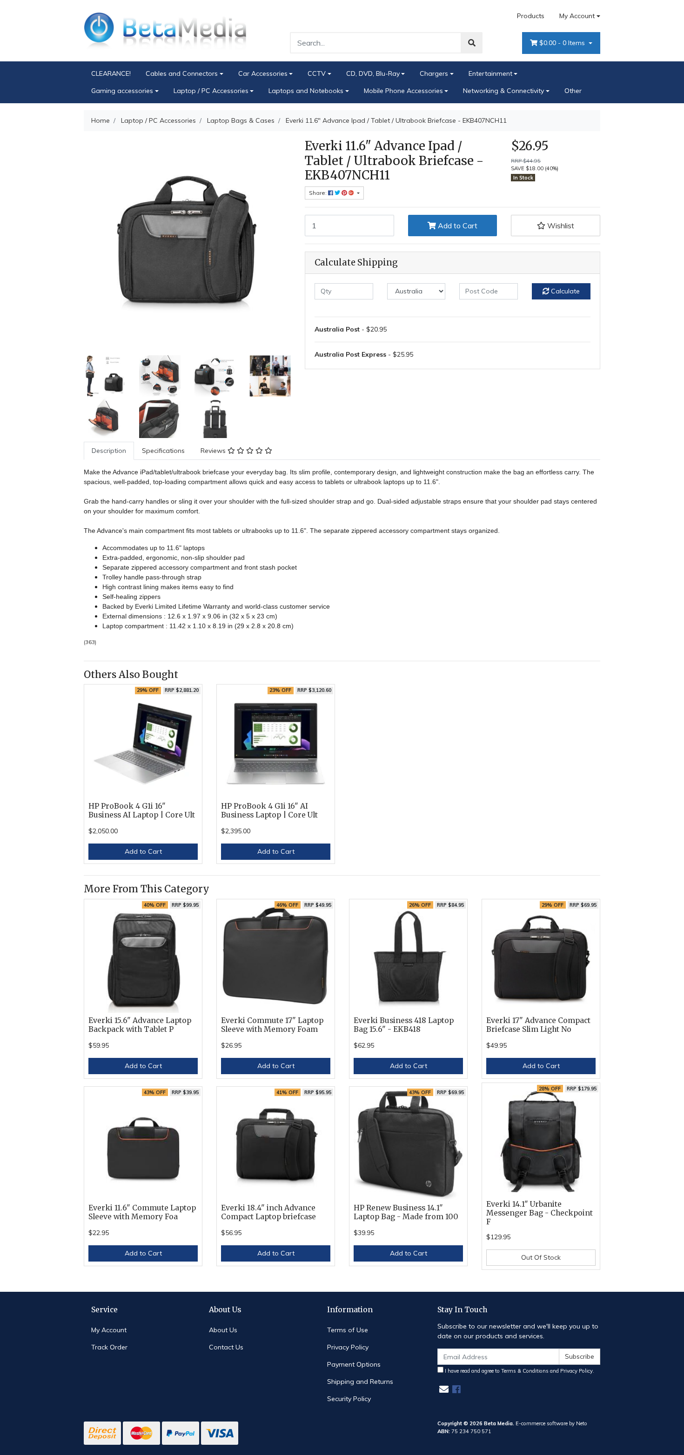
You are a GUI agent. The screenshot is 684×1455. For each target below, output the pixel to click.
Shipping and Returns (360, 1381)
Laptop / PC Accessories (211, 90)
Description (109, 450)
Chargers (434, 73)
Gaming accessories (122, 90)
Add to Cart (456, 225)
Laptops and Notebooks (305, 90)
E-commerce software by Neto (551, 1423)
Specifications (163, 450)
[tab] (109, 451)
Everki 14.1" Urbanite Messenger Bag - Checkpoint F (539, 1213)
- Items (563, 43)
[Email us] (444, 1389)
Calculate (564, 291)
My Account (577, 16)
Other (573, 90)
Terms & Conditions (525, 1371)
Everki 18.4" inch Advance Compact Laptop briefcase (268, 1212)
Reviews (214, 450)
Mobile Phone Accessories (403, 90)
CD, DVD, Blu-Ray (373, 73)
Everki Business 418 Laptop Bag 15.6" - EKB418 (404, 1025)
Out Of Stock (541, 1257)
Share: (318, 192)
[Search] (472, 42)
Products (530, 16)
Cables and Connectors (182, 73)
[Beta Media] (165, 30)
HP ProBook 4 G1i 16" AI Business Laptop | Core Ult (269, 810)
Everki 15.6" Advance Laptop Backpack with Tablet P (139, 1025)
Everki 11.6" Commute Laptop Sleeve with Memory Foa (142, 1212)
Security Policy (349, 1399)
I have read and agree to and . (518, 1371)
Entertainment (490, 73)
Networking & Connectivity (503, 90)
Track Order (109, 1347)
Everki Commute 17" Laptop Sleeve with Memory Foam (272, 1025)
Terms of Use (347, 1330)
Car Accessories (263, 73)
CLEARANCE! (111, 73)
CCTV (317, 73)
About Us (223, 1330)
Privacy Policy (348, 1347)
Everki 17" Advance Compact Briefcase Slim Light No (538, 1025)
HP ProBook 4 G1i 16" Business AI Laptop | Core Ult (141, 810)
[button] (555, 225)
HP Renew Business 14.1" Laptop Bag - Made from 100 (406, 1212)
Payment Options (354, 1364)
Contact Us (226, 1347)
